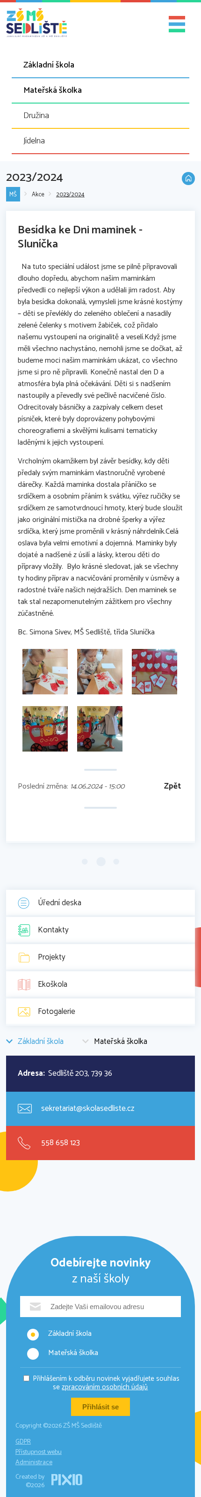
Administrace (33, 1462)
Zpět (172, 786)
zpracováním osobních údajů (105, 1387)
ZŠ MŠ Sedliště (36, 23)
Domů (188, 178)
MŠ (13, 195)
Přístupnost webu (38, 1452)
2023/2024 (70, 195)
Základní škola (48, 65)
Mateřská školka (52, 90)
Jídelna (34, 141)
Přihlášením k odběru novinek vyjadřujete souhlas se (106, 1383)
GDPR (23, 1442)
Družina (36, 116)
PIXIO (66, 1479)
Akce (38, 195)
